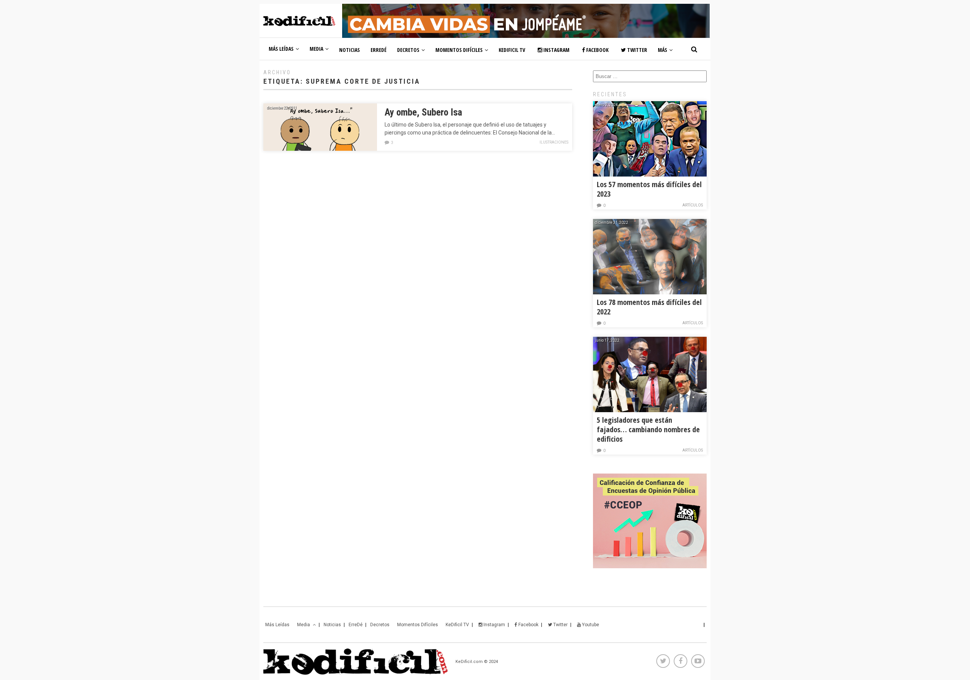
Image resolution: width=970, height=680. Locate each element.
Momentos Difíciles (459, 49)
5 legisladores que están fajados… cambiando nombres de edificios (648, 429)
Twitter (636, 49)
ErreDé (378, 49)
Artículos (692, 205)
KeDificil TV (512, 49)
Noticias (349, 49)
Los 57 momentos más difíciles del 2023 (649, 189)
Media (316, 48)
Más (662, 49)
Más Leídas (281, 48)
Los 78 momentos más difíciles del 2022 (649, 307)
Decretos (408, 49)
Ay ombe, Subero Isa (423, 112)
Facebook (597, 49)
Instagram (555, 49)
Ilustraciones (554, 142)
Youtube (590, 624)
